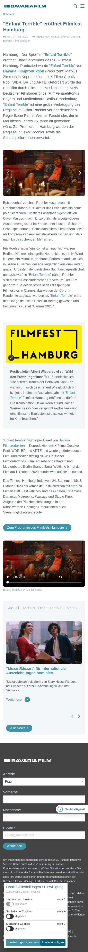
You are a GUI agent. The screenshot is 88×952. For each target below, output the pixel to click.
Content (75, 36)
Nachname (12, 810)
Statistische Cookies (19, 911)
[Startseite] (25, 6)
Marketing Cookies (18, 923)
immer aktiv (21, 904)
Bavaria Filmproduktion (16, 40)
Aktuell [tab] (13, 608)
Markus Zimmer (60, 36)
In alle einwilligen (53, 942)
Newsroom (9, 14)
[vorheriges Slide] (8, 173)
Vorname (10, 792)
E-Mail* (9, 828)
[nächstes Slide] (80, 173)
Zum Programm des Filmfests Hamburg (35, 527)
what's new (42, 36)
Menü (82, 5)
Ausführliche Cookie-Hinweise (23, 891)
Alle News (17, 728)
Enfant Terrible (57, 55)
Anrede (9, 774)
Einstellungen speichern (23, 942)
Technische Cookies (19, 899)
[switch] (16, 904)
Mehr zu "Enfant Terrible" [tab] (42, 608)
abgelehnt (20, 916)
